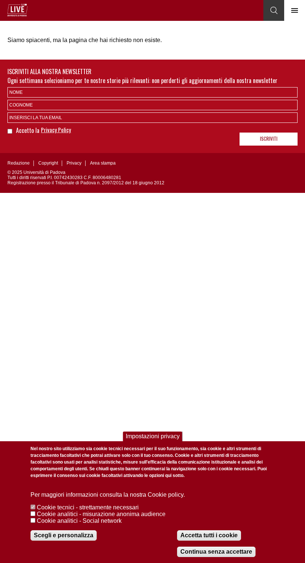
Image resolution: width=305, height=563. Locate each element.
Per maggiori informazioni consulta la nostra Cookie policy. (107, 495)
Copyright (48, 163)
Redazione (18, 163)
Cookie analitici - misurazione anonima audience (101, 514)
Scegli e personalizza (63, 535)
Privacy (74, 163)
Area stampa (103, 163)
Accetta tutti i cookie (209, 535)
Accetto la (28, 130)
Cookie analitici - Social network (79, 521)
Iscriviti (268, 138)
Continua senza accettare (216, 551)
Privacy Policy (56, 129)
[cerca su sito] (273, 10)
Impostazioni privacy (153, 436)
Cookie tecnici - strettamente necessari (88, 507)
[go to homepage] (17, 10)
